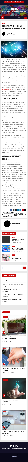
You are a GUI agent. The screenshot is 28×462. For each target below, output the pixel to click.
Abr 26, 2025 (15, 251)
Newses (22, 455)
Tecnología (5, 348)
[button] (21, 17)
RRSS (4, 23)
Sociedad (5, 316)
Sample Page (16, 459)
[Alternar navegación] (18, 18)
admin (10, 33)
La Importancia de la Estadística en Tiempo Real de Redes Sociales (18, 250)
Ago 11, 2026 (6, 372)
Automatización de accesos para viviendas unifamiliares (11, 337)
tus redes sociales (6, 89)
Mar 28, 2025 (15, 260)
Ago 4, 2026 (6, 404)
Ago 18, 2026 (6, 341)
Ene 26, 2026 (15, 242)
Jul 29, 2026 (6, 435)
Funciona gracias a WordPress (10, 455)
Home (10, 459)
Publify (14, 9)
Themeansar (14, 456)
